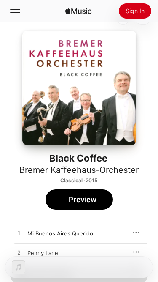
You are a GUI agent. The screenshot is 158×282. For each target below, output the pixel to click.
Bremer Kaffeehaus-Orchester (79, 170)
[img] (78, 11)
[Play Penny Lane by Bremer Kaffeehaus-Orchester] (19, 253)
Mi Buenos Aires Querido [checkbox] (60, 233)
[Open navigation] (15, 11)
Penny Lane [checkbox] (42, 252)
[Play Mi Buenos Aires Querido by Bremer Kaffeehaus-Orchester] (19, 233)
